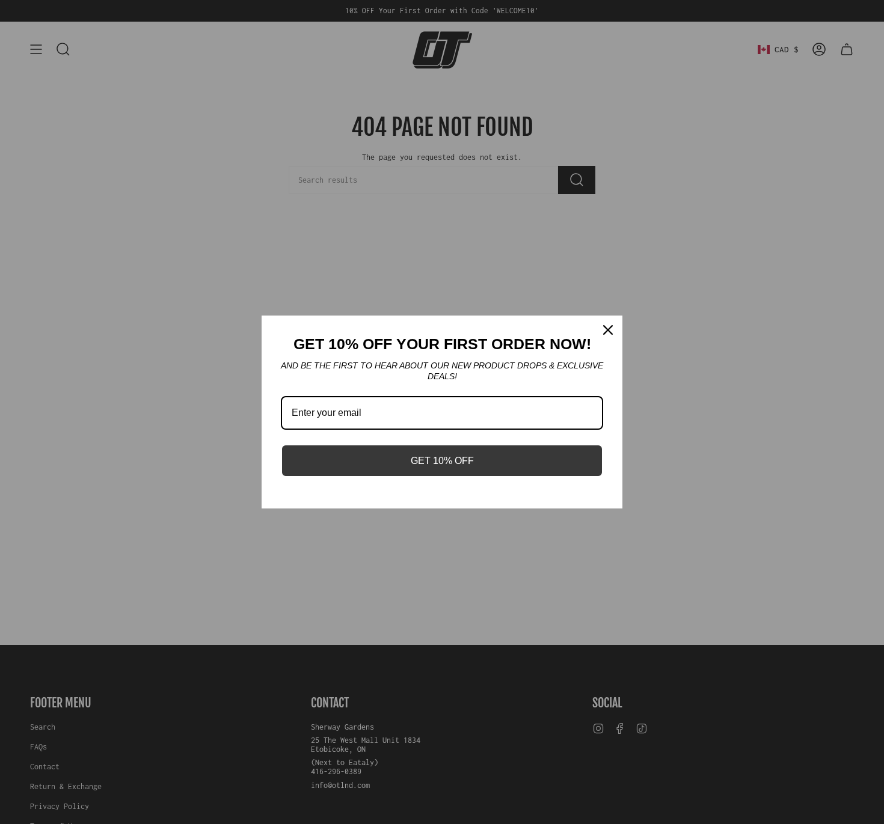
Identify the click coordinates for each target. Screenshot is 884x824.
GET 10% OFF (442, 461)
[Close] (608, 330)
